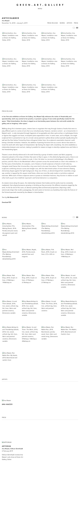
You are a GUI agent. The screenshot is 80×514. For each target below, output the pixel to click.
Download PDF (6, 202)
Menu (40, 8)
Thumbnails (77, 27)
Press (76, 23)
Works (62, 23)
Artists (69, 23)
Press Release (52, 23)
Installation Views (74, 27)
